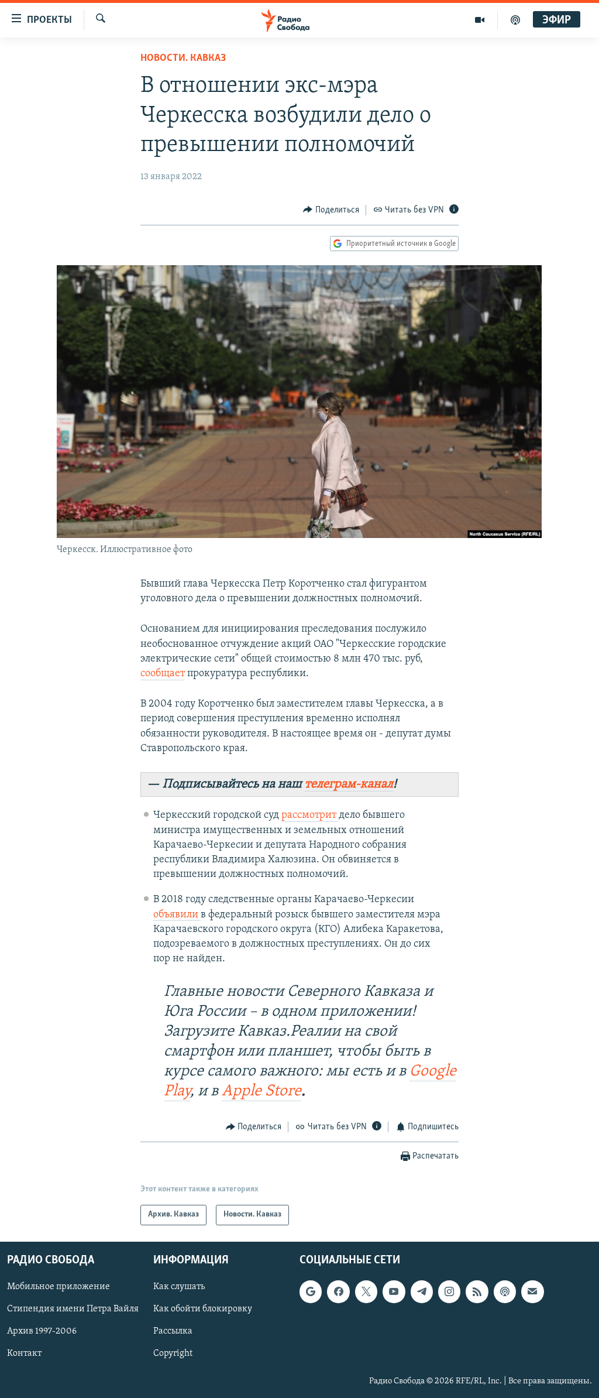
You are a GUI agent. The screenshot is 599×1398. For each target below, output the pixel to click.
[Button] (331, 210)
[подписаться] (532, 1291)
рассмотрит (310, 815)
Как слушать (179, 1286)
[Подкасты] (505, 1291)
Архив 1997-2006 (42, 1331)
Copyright (172, 1353)
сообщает (162, 674)
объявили (177, 915)
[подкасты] (515, 20)
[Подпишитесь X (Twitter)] (366, 1291)
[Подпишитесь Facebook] (338, 1291)
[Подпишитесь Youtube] (394, 1291)
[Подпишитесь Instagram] (449, 1291)
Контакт (24, 1353)
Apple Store (261, 1091)
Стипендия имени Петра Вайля (73, 1309)
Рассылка (172, 1331)
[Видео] (480, 20)
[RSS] (477, 1291)
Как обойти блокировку (202, 1309)
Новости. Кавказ (183, 58)
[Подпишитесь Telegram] (422, 1291)
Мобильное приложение (58, 1286)
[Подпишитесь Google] (311, 1291)
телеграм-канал (349, 784)
